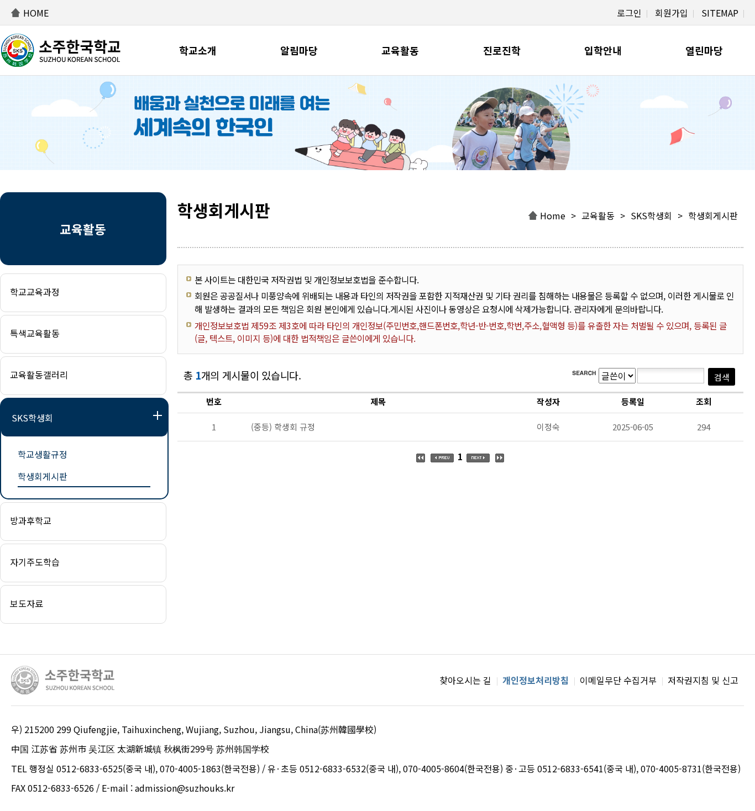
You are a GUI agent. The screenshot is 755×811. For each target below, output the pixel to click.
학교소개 (198, 50)
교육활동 (400, 50)
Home (552, 215)
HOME (36, 12)
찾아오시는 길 (465, 680)
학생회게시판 (42, 476)
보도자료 (26, 603)
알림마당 (299, 50)
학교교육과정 (35, 291)
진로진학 (502, 50)
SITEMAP (719, 12)
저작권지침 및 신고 (703, 680)
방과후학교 (30, 520)
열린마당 (704, 50)
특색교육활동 (35, 333)
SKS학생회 (32, 417)
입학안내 (603, 50)
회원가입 (671, 12)
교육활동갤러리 (39, 374)
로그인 (629, 12)
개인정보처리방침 (535, 680)
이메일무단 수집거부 (618, 680)
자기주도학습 (35, 561)
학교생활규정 (42, 454)
